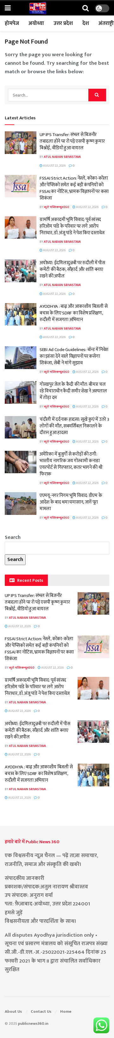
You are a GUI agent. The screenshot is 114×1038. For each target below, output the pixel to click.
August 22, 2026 (54, 165)
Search (13, 537)
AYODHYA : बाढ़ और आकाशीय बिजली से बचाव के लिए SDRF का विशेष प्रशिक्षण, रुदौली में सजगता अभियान (73, 313)
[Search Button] (85, 8)
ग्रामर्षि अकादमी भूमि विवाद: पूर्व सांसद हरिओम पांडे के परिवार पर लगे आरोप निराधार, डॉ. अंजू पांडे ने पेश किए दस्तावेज (72, 226)
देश (85, 23)
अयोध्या (36, 23)
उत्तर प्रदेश (63, 23)
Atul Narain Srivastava (62, 156)
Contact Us (41, 1011)
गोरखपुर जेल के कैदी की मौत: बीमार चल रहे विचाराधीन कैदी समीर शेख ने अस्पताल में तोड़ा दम (73, 391)
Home (66, 1011)
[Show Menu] (8, 8)
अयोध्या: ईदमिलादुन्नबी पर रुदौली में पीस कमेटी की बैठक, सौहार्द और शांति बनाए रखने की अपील (72, 269)
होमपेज (12, 23)
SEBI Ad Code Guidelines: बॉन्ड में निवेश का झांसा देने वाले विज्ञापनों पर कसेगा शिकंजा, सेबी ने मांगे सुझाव (74, 356)
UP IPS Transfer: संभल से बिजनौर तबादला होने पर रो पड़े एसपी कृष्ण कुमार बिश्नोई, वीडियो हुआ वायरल (72, 141)
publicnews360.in (33, 1023)
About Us (13, 1011)
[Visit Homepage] (37, 8)
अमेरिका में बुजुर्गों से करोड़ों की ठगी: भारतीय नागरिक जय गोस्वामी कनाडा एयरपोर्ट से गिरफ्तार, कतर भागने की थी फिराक (71, 464)
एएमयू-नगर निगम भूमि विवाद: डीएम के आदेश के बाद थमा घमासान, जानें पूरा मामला (71, 502)
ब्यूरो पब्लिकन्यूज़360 (56, 207)
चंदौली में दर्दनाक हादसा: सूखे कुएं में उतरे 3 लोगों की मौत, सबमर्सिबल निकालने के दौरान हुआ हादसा (74, 426)
